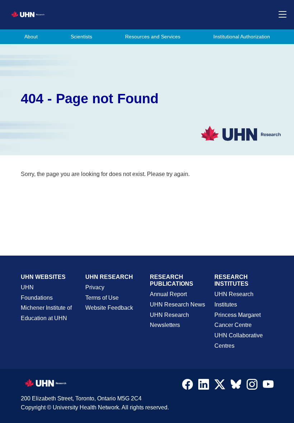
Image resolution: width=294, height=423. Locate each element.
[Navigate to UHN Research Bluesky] (236, 384)
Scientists (81, 36)
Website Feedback (109, 308)
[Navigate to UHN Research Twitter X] (219, 386)
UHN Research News (177, 304)
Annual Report (168, 294)
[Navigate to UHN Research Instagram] (252, 386)
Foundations (37, 298)
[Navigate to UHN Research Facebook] (187, 386)
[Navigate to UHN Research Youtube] (268, 386)
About (31, 36)
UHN (27, 287)
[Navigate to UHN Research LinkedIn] (203, 386)
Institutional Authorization (241, 36)
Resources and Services (152, 36)
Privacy (94, 287)
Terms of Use (102, 298)
